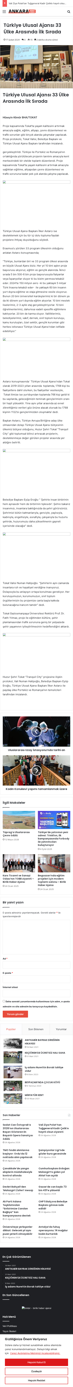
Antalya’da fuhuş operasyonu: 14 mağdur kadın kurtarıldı (53, 1230)
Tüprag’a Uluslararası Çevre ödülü (16, 834)
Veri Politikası (10, 1326)
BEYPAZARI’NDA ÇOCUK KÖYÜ (42, 1082)
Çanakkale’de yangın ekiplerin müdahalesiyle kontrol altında (17, 1172)
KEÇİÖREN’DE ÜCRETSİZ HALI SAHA (45, 1052)
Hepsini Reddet (36, 1380)
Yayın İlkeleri (9, 1331)
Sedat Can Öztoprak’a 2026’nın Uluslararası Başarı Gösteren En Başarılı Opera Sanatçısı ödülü (18, 1132)
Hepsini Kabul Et (37, 1362)
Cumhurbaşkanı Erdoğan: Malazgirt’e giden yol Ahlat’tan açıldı (54, 1172)
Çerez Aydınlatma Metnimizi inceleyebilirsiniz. (35, 1353)
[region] (36, 1360)
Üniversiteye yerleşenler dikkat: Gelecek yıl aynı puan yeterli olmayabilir (17, 1230)
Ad (5, 958)
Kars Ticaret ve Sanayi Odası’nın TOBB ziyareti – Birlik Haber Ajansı (18, 879)
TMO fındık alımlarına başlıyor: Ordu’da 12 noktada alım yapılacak (17, 1153)
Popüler (11, 1029)
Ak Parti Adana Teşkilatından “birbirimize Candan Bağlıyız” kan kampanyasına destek (17, 1208)
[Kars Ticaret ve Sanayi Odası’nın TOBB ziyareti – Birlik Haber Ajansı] (19, 863)
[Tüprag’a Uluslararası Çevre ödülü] (19, 820)
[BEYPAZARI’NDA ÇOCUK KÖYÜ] (13, 1086)
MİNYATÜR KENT (34, 1095)
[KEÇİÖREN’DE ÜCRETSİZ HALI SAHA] (13, 1057)
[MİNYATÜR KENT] (13, 1098)
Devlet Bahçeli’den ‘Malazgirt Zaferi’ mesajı (18, 1188)
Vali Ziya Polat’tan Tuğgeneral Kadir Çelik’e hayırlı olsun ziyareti (54, 1128)
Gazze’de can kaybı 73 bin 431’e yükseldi (53, 1188)
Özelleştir (36, 1371)
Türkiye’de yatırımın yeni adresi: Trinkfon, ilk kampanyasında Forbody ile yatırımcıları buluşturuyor (53, 839)
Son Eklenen (35, 1029)
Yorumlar (61, 1029)
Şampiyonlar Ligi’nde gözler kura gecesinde (52, 1151)
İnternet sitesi (10, 987)
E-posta (8, 973)
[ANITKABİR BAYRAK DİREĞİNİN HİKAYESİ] (13, 1043)
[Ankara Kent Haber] (22, 11)
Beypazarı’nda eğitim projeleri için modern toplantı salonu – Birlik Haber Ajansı (52, 880)
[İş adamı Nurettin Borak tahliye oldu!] (13, 1072)
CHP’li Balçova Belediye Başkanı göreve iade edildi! (53, 1205)
